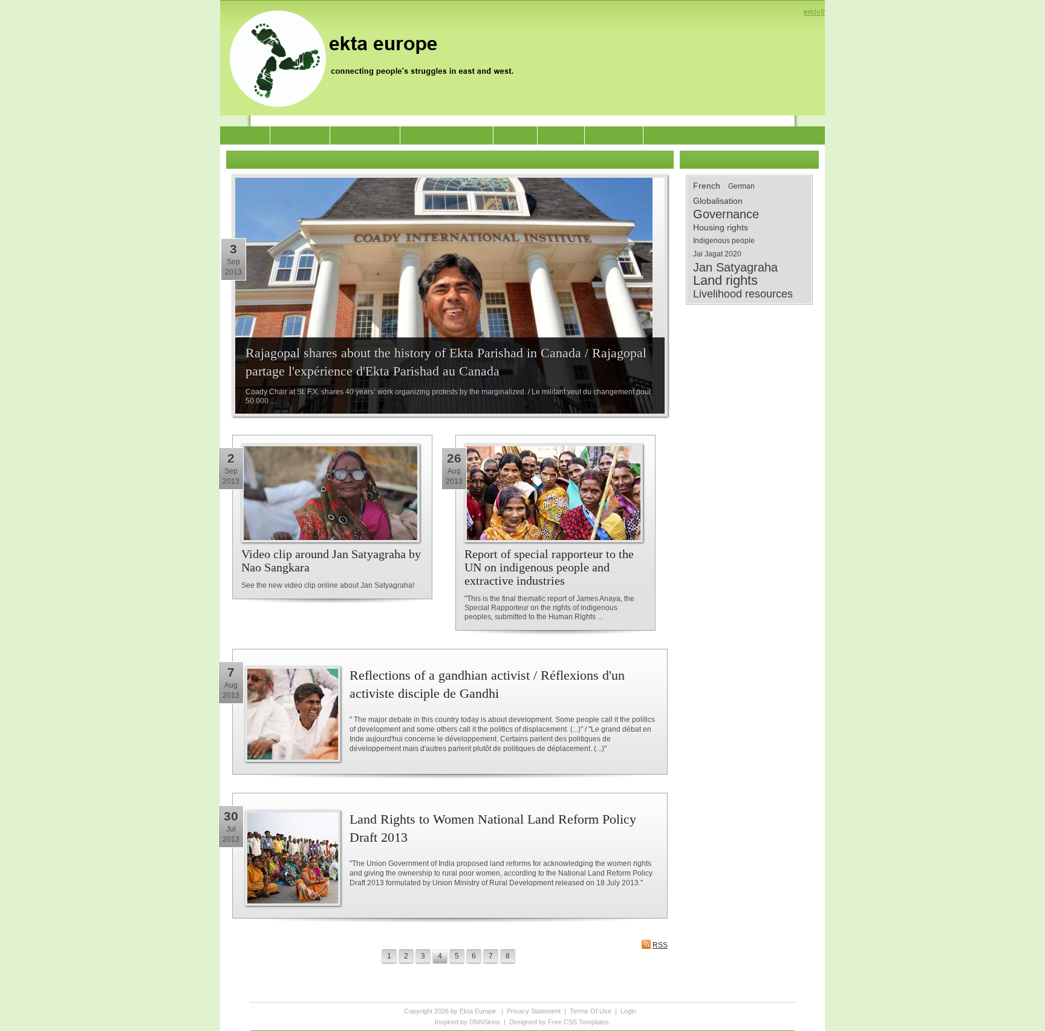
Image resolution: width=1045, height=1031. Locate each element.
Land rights (725, 280)
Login (628, 1011)
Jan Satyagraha (735, 267)
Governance (726, 214)
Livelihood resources (743, 294)
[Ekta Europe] (377, 57)
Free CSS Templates (578, 1022)
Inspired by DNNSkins (467, 1022)
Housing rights (720, 227)
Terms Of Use (590, 1011)
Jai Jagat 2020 (717, 254)
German (741, 186)
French (706, 185)
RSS (660, 945)
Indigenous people (724, 240)
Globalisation (718, 200)
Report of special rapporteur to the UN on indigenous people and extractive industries (549, 567)
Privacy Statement (534, 1011)
